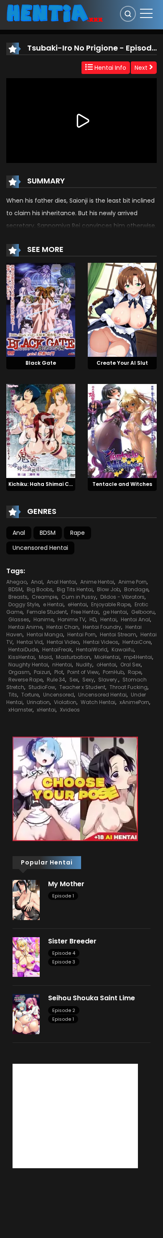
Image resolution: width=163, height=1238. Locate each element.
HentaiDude (23, 649)
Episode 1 (63, 895)
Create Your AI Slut (122, 362)
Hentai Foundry (102, 626)
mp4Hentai (138, 657)
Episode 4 (63, 953)
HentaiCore (136, 642)
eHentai (77, 604)
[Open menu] (146, 13)
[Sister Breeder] (26, 956)
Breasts (18, 596)
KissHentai (21, 657)
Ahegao (16, 581)
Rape (77, 533)
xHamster (20, 709)
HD (92, 619)
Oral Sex (130, 664)
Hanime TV (71, 619)
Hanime (43, 619)
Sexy (88, 679)
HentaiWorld (91, 649)
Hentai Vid (30, 642)
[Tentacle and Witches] (122, 431)
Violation (65, 702)
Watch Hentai (98, 702)
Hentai (108, 619)
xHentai (46, 709)
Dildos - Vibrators (122, 596)
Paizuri (42, 672)
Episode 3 (63, 961)
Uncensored (58, 694)
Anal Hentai (61, 581)
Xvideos (70, 709)
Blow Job (108, 589)
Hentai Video (63, 642)
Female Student (47, 611)
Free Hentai (85, 611)
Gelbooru (143, 611)
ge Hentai (115, 611)
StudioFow (41, 687)
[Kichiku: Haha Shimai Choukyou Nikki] (40, 431)
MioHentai (107, 657)
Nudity (84, 664)
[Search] (128, 14)
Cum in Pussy (78, 596)
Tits (12, 694)
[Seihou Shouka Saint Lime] (26, 1013)
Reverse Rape (25, 679)
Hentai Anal (135, 619)
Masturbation (73, 657)
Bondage (136, 589)
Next (142, 68)
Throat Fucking (129, 687)
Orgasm (19, 672)
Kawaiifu (123, 649)
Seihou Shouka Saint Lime (91, 998)
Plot (58, 672)
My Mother (66, 884)
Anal (19, 533)
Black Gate (40, 362)
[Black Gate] (40, 309)
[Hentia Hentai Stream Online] (54, 12)
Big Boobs (40, 589)
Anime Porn (132, 581)
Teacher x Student (82, 687)
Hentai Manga (45, 634)
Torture (30, 694)
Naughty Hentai (28, 664)
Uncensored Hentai (40, 548)
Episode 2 (63, 1010)
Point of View (83, 672)
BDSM (48, 533)
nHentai (62, 664)
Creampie (44, 596)
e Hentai (53, 604)
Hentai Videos (100, 642)
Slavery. (108, 679)
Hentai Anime (25, 626)
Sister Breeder (72, 941)
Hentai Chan (62, 626)
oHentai (106, 664)
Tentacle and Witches (122, 484)
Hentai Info (109, 68)
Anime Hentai (97, 581)
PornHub (113, 672)
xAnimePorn (134, 702)
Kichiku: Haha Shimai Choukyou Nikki (56, 484)
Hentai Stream (118, 634)
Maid (45, 657)
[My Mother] (26, 899)
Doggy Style (23, 604)
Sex (73, 679)
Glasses (18, 619)
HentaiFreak (57, 649)
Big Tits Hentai (75, 589)
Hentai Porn (81, 634)
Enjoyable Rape (110, 604)
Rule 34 (56, 679)
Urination (38, 702)
